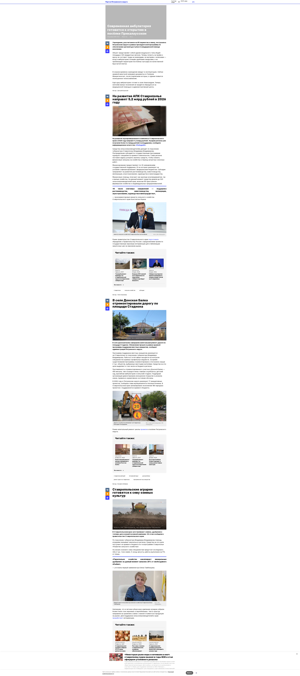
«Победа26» (141, 145)
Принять (189, 672)
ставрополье (117, 290)
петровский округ (133, 476)
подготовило (153, 239)
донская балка (146, 476)
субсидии (141, 290)
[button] (116, 657)
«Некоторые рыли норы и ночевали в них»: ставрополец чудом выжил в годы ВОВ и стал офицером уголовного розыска (149, 657)
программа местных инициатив (142, 479)
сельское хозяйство (130, 290)
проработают (117, 618)
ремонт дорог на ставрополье (122, 479)
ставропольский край (119, 476)
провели (143, 429)
